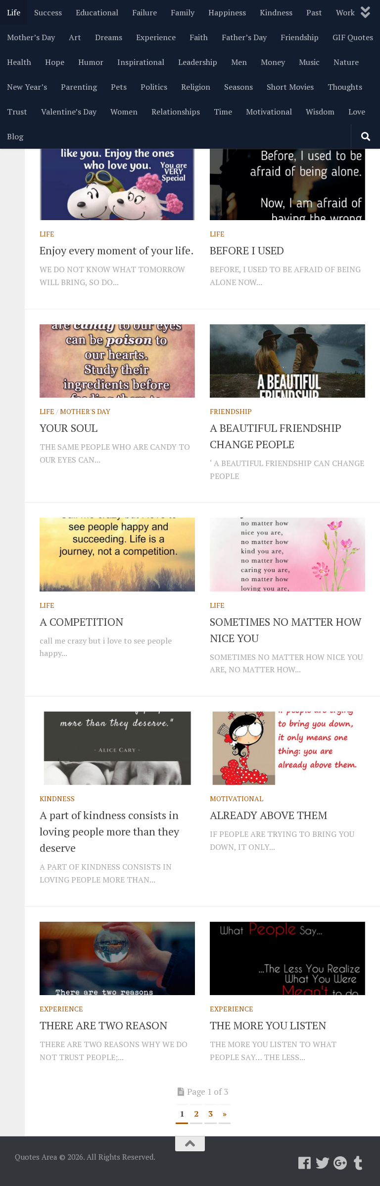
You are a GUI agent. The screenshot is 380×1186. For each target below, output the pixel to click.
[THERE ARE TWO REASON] (117, 958)
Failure (144, 12)
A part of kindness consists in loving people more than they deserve (109, 831)
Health (19, 62)
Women (124, 111)
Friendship (300, 37)
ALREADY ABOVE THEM (268, 815)
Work (345, 12)
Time (223, 111)
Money (273, 62)
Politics (154, 86)
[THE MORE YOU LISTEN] (287, 958)
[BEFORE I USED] (287, 183)
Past (314, 12)
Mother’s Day (31, 37)
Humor (90, 62)
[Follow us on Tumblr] (358, 1163)
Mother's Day (85, 411)
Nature (346, 62)
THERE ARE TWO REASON (103, 1025)
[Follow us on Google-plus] (340, 1163)
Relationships (175, 111)
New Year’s (27, 86)
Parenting (79, 86)
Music (309, 62)
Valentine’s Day (68, 111)
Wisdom (320, 111)
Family (182, 12)
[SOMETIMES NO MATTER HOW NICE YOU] (287, 554)
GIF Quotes (352, 37)
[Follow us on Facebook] (305, 1163)
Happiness (227, 12)
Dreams (108, 37)
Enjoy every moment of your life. (117, 250)
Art (75, 37)
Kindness (276, 12)
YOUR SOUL (68, 427)
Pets (119, 86)
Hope (54, 62)
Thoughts (345, 86)
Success (48, 12)
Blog (15, 136)
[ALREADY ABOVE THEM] (287, 748)
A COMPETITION (81, 621)
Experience (156, 37)
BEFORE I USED (247, 250)
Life (13, 12)
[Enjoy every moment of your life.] (117, 183)
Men (239, 62)
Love (356, 111)
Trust (17, 111)
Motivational (269, 111)
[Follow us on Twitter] (323, 1163)
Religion (195, 86)
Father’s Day (244, 37)
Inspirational (140, 62)
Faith (199, 37)
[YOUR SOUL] (117, 361)
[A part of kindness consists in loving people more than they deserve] (117, 748)
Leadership (197, 62)
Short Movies (290, 86)
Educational (97, 12)
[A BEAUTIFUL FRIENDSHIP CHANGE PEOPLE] (287, 361)
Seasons (238, 86)
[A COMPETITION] (117, 554)
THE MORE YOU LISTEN (268, 1025)
